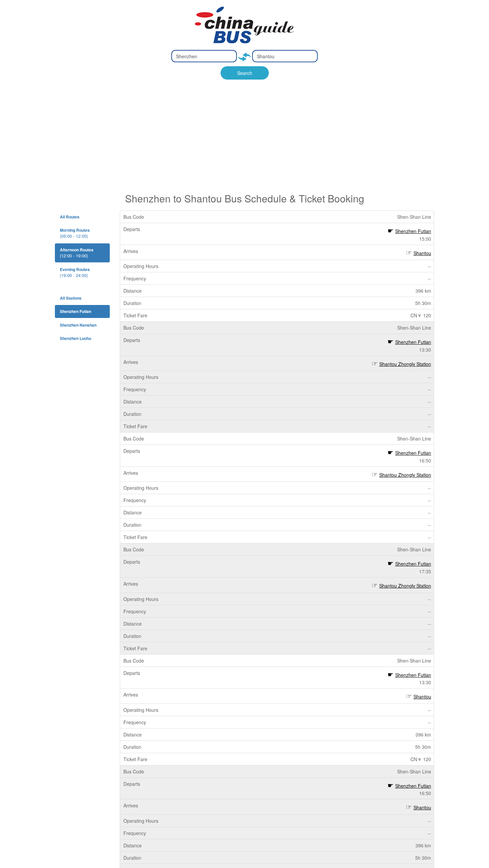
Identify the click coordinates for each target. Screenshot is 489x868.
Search (244, 73)
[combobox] (204, 56)
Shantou (422, 253)
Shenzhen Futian (413, 231)
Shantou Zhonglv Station (405, 364)
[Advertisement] (244, 142)
